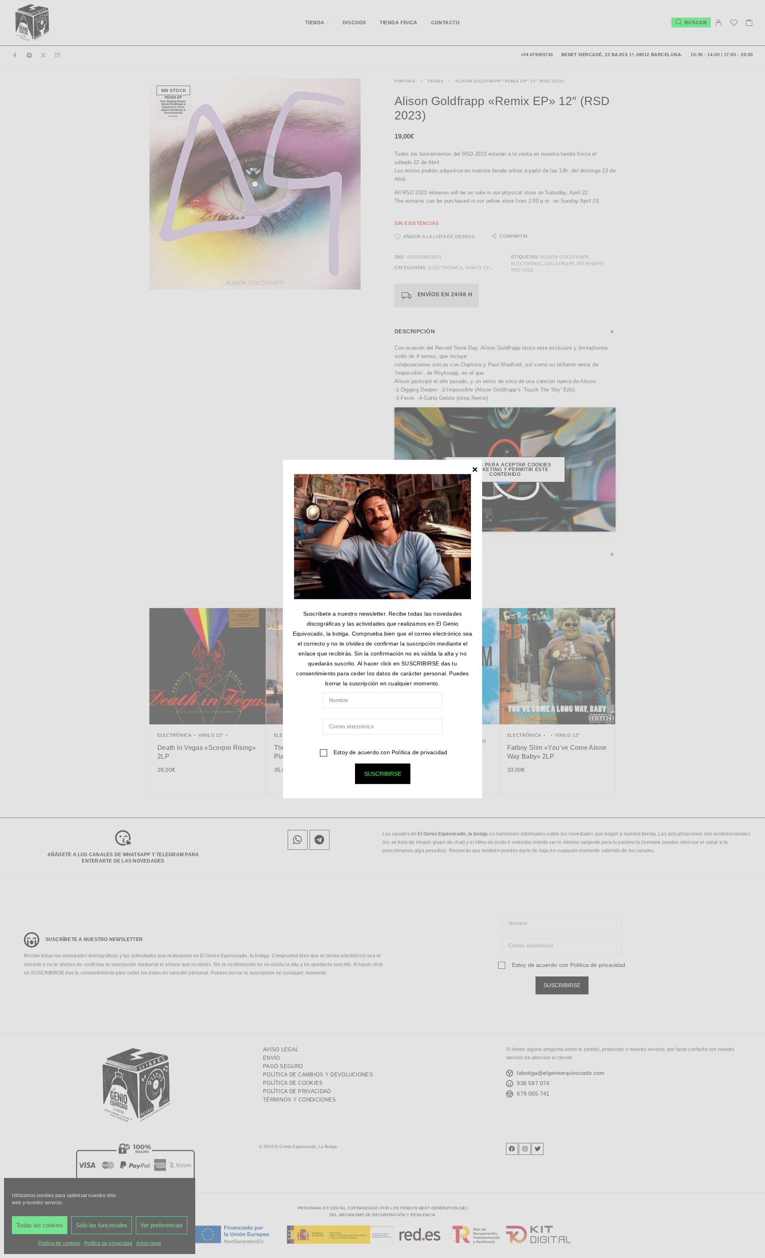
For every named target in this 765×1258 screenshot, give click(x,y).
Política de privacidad (419, 752)
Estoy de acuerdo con (389, 752)
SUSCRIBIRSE (382, 774)
